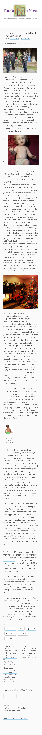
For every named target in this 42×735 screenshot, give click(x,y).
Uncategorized (27, 690)
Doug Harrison (25, 38)
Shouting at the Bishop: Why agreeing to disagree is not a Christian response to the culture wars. (11, 672)
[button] (9, 434)
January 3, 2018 (14, 38)
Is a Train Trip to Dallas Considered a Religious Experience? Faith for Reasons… (28, 649)
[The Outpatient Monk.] (20, 16)
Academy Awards (10, 696)
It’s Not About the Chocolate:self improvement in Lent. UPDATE (16, 709)
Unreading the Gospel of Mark (15, 718)
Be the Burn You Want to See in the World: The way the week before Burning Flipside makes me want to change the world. (10, 653)
